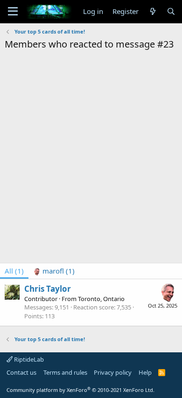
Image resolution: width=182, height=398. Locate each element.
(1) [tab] (14, 270)
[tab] (53, 271)
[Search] (171, 11)
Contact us (21, 372)
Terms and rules (65, 372)
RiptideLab (28, 359)
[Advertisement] (91, 146)
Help (145, 372)
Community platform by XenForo (80, 389)
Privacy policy (113, 372)
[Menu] (13, 11)
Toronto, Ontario (101, 299)
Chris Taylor (47, 288)
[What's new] (152, 11)
